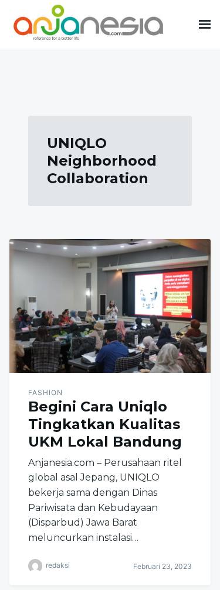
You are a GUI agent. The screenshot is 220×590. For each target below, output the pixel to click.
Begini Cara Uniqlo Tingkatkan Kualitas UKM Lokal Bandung (105, 424)
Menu (205, 25)
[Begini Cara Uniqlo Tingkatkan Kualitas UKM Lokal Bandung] (110, 306)
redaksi (58, 565)
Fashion (45, 392)
